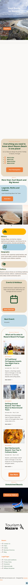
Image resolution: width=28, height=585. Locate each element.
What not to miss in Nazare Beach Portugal (14, 335)
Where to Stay (11, 161)
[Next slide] (27, 214)
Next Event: (9, 319)
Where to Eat (11, 163)
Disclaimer (7, 564)
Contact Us (7, 543)
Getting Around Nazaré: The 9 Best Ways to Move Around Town (13, 407)
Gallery (6, 548)
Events (9, 282)
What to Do (10, 159)
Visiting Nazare (14, 141)
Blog (5, 552)
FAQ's (5, 546)
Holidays (18, 282)
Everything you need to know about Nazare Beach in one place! (14, 146)
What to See (10, 157)
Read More (8, 379)
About (14, 177)
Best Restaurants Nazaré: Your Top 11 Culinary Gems (13, 450)
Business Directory (9, 550)
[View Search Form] (27, 7)
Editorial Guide (8, 566)
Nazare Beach (14, 332)
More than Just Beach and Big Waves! (14, 181)
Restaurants (8, 356)
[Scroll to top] (27, 583)
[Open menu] (26, 3)
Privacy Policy (8, 562)
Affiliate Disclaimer (9, 568)
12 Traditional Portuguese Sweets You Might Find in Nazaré (13, 362)
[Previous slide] (1, 214)
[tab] (7, 225)
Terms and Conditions (10, 560)
